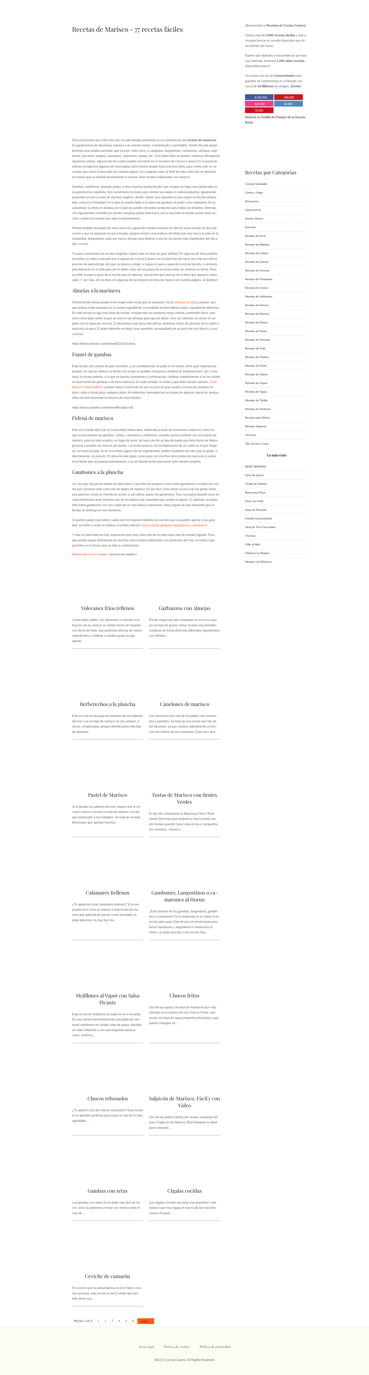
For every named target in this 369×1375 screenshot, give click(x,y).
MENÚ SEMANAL (255, 466)
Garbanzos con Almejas (184, 608)
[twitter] (264, 14)
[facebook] (256, 14)
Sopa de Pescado (256, 509)
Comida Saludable (256, 183)
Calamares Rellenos (108, 892)
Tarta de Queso (254, 475)
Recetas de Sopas (256, 383)
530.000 (260, 104)
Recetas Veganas (255, 426)
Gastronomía (253, 209)
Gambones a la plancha (97, 472)
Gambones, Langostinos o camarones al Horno (184, 896)
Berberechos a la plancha (107, 704)
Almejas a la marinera (96, 290)
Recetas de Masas (256, 322)
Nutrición (250, 227)
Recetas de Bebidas (257, 244)
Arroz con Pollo (254, 501)
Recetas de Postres (257, 357)
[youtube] (280, 14)
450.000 (289, 97)
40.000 (288, 104)
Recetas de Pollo (255, 348)
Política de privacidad (214, 1346)
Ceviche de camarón (107, 1276)
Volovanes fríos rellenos (107, 608)
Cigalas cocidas (184, 1190)
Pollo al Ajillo (252, 544)
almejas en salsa (186, 302)
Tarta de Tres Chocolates (260, 527)
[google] (287, 14)
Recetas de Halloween (258, 296)
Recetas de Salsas (256, 374)
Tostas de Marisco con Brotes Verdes (184, 798)
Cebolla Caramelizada (258, 518)
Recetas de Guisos (256, 287)
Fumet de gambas (91, 354)
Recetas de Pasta (256, 331)
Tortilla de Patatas (256, 483)
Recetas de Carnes (256, 261)
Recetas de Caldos (256, 253)
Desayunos (252, 201)
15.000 (259, 110)
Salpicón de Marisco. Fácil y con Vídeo (184, 1102)
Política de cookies (177, 1346)
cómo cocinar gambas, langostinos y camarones (174, 525)
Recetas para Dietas (257, 417)
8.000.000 (261, 97)
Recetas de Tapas (256, 391)
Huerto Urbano (254, 218)
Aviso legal (146, 1346)
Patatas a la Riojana (257, 553)
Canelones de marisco (184, 704)
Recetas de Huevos (257, 305)
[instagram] (272, 14)
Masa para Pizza (255, 492)
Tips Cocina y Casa (256, 443)
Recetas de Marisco (257, 313)
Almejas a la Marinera (258, 561)
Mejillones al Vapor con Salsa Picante (108, 999)
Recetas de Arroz (255, 235)
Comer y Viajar (254, 192)
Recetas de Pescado (257, 339)
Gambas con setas (108, 1190)
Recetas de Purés (256, 365)
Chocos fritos (184, 995)
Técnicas (250, 434)
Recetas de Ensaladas (258, 279)
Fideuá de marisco (92, 418)
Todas (145, 1321)
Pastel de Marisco (107, 794)
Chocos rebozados (107, 1098)
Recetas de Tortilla (256, 400)
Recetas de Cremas (257, 270)
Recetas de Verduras (258, 408)
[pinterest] (295, 14)
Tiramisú (250, 535)
